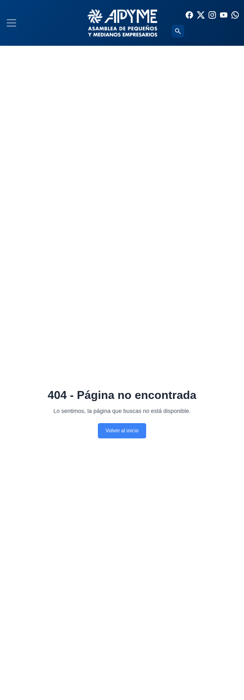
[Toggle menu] (11, 23)
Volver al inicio (122, 430)
